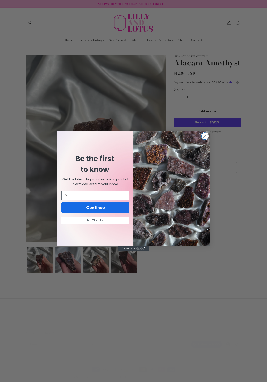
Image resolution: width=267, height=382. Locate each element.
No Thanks (95, 220)
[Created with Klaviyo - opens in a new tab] (133, 248)
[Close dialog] (204, 136)
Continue (95, 207)
